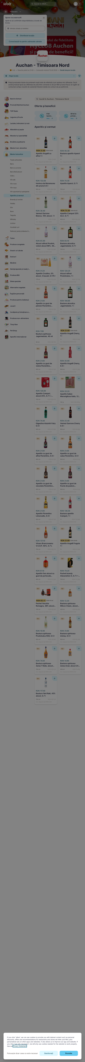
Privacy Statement (19, 1046)
